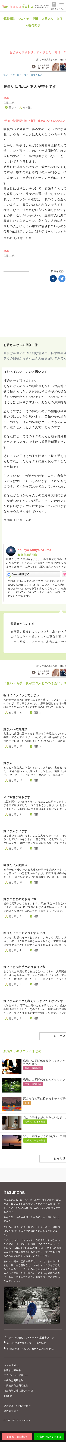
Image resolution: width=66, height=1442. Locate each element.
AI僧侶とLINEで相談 (49, 1436)
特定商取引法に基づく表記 (18, 1390)
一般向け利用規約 (13, 1380)
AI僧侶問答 (33, 25)
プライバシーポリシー (16, 1375)
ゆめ (6, 97)
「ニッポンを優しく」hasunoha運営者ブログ (29, 1337)
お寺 (59, 18)
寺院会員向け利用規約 (16, 1385)
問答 (36, 18)
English (8, 1395)
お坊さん (47, 18)
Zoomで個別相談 (17, 1436)
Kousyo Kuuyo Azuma (34, 550)
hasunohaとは (12, 1365)
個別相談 (9, 18)
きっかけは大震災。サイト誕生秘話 (26, 1343)
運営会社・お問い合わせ (17, 1405)
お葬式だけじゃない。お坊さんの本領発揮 (30, 1349)
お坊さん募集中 (12, 1370)
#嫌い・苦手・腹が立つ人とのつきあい (43, 120)
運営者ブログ (11, 1411)
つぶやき (24, 18)
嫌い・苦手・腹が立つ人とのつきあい (23, 75)
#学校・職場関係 (13, 120)
